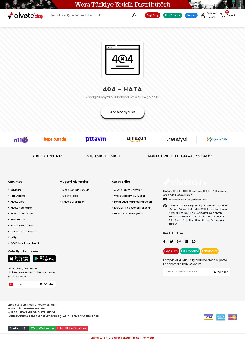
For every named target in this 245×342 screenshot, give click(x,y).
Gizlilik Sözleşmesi (22, 225)
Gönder (48, 284)
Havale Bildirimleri (73, 202)
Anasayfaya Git (122, 112)
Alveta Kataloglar (21, 207)
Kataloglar (210, 251)
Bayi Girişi (152, 15)
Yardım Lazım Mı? (47, 155)
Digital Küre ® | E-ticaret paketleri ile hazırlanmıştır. (122, 338)
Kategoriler (120, 181)
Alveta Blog (17, 202)
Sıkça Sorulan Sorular (105, 155)
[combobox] (12, 284)
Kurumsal (16, 181)
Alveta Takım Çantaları (128, 190)
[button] (228, 15)
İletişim (191, 15)
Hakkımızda (18, 219)
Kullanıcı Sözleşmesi (23, 231)
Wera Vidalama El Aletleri (130, 196)
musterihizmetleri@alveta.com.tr (189, 199)
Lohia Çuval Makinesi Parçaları (133, 202)
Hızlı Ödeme (172, 15)
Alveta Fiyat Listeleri (22, 213)
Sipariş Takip (70, 196)
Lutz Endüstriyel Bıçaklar (128, 213)
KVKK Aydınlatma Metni (25, 243)
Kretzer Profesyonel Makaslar (132, 207)
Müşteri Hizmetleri (180, 155)
